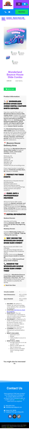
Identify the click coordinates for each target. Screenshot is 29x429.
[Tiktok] (19, 416)
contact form (19, 400)
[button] (21, 12)
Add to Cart (10, 89)
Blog (8, 426)
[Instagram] (14, 416)
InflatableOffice (10, 427)
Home (3, 18)
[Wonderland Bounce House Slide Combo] (8, 58)
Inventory (9, 18)
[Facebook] (10, 416)
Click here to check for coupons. (16, 310)
